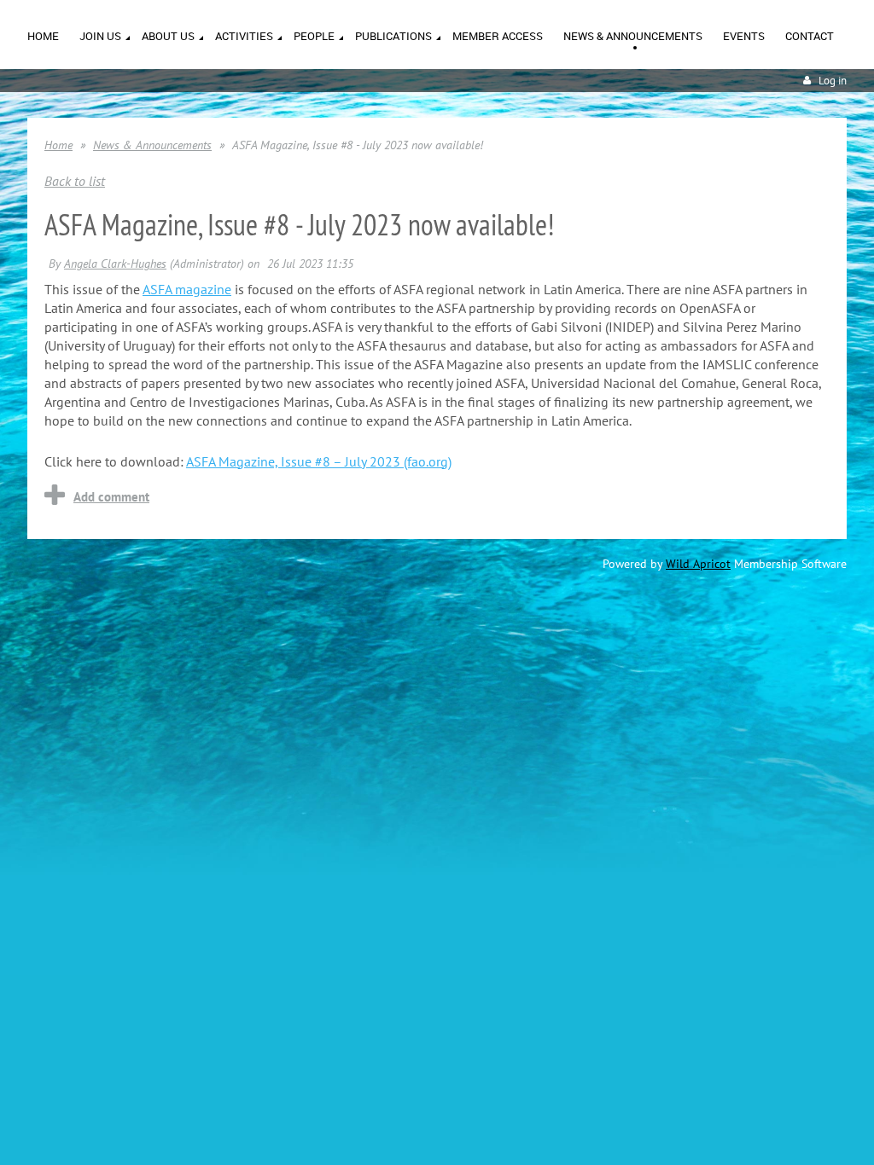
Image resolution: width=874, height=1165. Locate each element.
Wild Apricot (698, 563)
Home (58, 145)
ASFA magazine (187, 289)
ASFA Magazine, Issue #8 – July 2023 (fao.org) (319, 461)
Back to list (74, 180)
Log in (833, 80)
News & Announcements (152, 145)
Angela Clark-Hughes (115, 263)
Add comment (111, 497)
